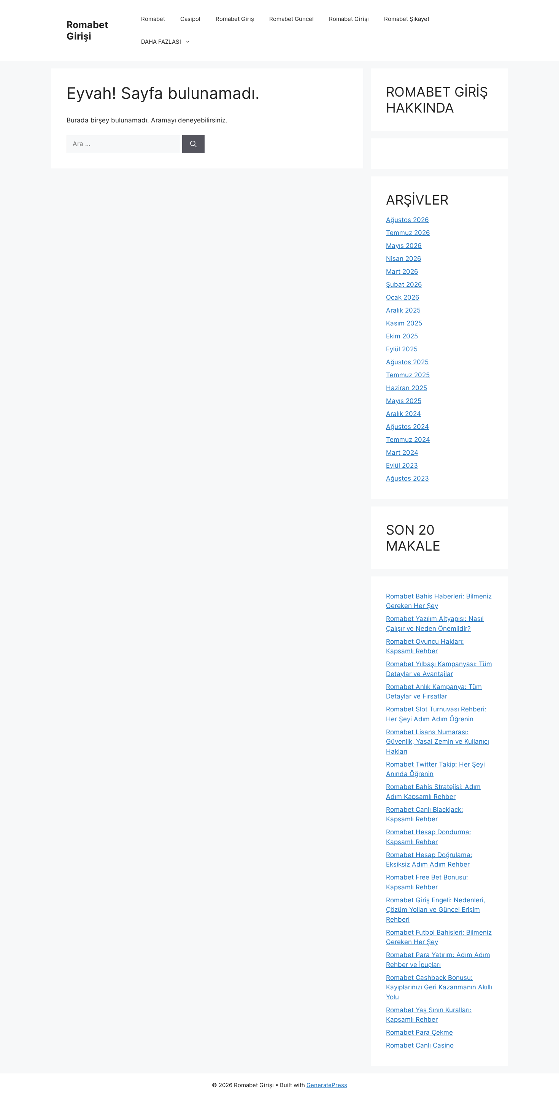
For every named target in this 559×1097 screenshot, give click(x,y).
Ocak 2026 (402, 297)
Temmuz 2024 (408, 439)
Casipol (190, 18)
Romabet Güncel (291, 18)
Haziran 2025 (406, 388)
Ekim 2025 (402, 336)
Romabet (153, 18)
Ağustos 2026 (407, 220)
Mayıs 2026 (404, 245)
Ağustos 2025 (407, 362)
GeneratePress (326, 1085)
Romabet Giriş (235, 18)
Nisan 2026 (403, 258)
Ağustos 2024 (407, 426)
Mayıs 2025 (403, 401)
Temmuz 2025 (408, 375)
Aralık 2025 (403, 310)
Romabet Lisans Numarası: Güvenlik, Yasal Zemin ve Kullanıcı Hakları (437, 741)
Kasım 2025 (404, 323)
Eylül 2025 (402, 349)
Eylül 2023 (402, 465)
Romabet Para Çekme (419, 1032)
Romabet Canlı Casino (420, 1045)
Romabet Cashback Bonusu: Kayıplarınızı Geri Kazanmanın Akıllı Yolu (439, 987)
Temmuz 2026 (408, 233)
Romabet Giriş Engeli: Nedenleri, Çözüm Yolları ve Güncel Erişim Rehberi (435, 909)
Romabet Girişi (87, 30)
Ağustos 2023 (407, 478)
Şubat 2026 (404, 284)
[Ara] (193, 144)
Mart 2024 (402, 452)
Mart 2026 (402, 271)
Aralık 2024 (403, 414)
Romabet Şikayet (406, 18)
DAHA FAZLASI (161, 41)
